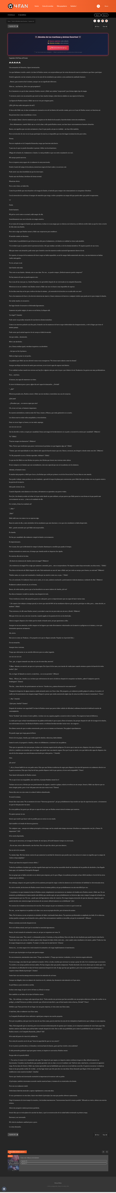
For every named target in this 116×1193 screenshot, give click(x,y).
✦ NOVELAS (11, 15)
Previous (103, 1151)
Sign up (105, 15)
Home (9, 21)
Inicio (37, 6)
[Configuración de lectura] (4, 1189)
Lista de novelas (47, 6)
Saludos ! (73, 6)
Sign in (97, 15)
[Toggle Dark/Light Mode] (106, 21)
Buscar (106, 6)
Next (104, 27)
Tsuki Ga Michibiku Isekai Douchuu (19, 21)
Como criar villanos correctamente (29, 1158)
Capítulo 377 (24, 1163)
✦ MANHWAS (22, 15)
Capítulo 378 (24, 1161)
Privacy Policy (58, 1183)
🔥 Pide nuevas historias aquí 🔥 (58, 48)
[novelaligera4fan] (18, 6)
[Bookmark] (102, 21)
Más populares (62, 6)
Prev (98, 27)
